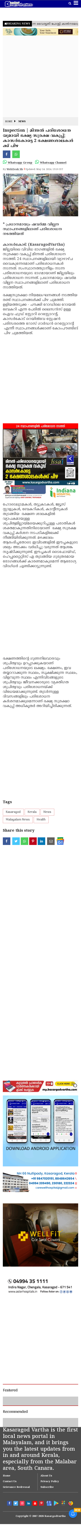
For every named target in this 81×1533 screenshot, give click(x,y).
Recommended (15, 1441)
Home (8, 121)
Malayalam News (18, 819)
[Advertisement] (40, 76)
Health (41, 819)
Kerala (32, 812)
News (22, 121)
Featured (10, 1390)
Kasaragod (13, 812)
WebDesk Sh (15, 169)
